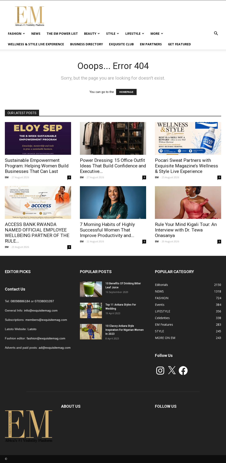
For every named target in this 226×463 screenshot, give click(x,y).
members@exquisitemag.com (46, 319)
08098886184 (20, 301)
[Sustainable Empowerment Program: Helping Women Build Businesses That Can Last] (38, 138)
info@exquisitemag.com (41, 310)
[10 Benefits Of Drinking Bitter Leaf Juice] (91, 289)
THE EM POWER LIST (62, 33)
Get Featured (179, 44)
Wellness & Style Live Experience (36, 44)
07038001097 (44, 301)
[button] (216, 34)
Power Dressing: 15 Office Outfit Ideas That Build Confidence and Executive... (113, 166)
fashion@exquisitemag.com (46, 338)
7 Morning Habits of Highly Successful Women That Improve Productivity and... (107, 230)
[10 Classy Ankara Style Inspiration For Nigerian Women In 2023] (91, 331)
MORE (155, 33)
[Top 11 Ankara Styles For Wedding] (91, 310)
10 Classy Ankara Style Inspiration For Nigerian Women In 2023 (124, 329)
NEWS (35, 33)
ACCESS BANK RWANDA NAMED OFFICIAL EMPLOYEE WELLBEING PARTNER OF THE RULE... (37, 233)
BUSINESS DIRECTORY (86, 44)
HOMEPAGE (126, 92)
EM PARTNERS (151, 44)
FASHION (14, 33)
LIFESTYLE (133, 33)
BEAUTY (90, 33)
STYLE (110, 33)
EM (7, 177)
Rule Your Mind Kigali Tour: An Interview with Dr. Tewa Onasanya (186, 230)
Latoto (32, 329)
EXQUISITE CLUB (121, 44)
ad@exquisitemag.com (55, 347)
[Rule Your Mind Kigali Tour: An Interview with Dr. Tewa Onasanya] (188, 202)
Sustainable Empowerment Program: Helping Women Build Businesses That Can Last (37, 166)
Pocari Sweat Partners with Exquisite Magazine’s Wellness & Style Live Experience (186, 166)
